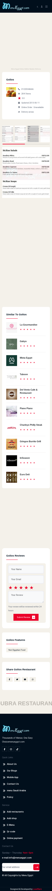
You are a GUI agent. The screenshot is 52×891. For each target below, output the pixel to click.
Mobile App (12, 777)
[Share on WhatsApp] (33, 679)
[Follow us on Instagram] (10, 748)
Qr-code (11, 831)
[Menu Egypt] (16, 6)
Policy (10, 797)
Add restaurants (15, 811)
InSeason (25, 458)
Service (5, 805)
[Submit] (36, 867)
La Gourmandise (28, 325)
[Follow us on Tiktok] (17, 748)
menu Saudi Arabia (16, 790)
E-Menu (11, 825)
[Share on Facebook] (9, 679)
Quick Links (7, 757)
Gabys (23, 341)
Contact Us (13, 784)
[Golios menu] (7, 134)
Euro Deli (25, 474)
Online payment (15, 838)
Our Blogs (12, 770)
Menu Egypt (27, 875)
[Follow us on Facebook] (4, 748)
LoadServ (37, 889)
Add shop (12, 818)
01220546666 (27, 89)
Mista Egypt (26, 358)
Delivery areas (27, 112)
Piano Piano (26, 408)
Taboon (24, 374)
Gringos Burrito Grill (30, 441)
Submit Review (24, 617)
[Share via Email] (25, 679)
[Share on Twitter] (17, 679)
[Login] (41, 6)
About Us (12, 764)
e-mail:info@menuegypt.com (17, 857)
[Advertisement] (26, 40)
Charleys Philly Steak (31, 425)
